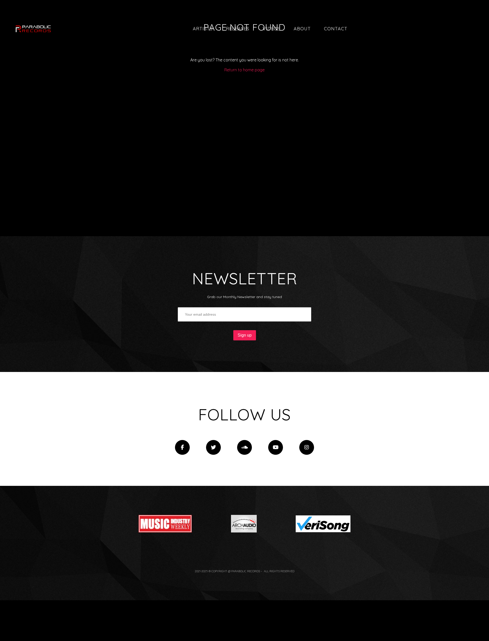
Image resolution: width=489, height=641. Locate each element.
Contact (335, 29)
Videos (271, 29)
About (302, 29)
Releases (237, 29)
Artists (203, 29)
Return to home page (244, 69)
